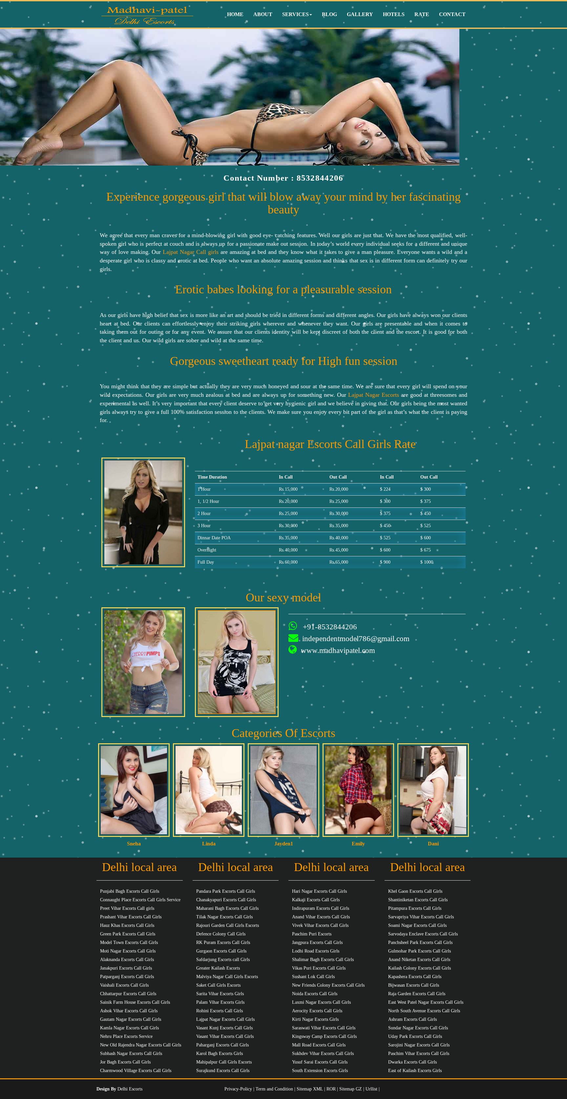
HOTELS (394, 14)
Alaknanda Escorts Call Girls (127, 959)
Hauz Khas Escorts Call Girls (127, 925)
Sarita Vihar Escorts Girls (220, 993)
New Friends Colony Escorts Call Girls (328, 985)
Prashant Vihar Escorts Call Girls (130, 916)
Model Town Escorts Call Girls (129, 942)
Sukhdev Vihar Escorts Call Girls (323, 1053)
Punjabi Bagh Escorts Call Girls (129, 891)
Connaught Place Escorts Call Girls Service (140, 899)
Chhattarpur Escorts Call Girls (128, 993)
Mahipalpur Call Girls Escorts (224, 1062)
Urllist (371, 1089)
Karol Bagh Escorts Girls (219, 1053)
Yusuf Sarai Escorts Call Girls (319, 1062)
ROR (331, 1089)
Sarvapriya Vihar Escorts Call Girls (421, 916)
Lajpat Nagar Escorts (374, 395)
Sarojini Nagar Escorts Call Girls (419, 1045)
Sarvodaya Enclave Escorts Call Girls (423, 933)
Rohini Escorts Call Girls (219, 1010)
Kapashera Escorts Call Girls (414, 976)
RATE (421, 14)
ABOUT (262, 14)
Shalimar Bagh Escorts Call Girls (323, 959)
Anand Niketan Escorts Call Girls (419, 959)
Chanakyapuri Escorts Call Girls (226, 899)
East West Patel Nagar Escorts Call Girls (425, 1002)
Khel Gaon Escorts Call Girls (415, 891)
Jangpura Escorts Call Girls (317, 942)
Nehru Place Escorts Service (126, 1036)
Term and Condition (275, 1089)
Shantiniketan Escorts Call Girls (418, 899)
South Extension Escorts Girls (320, 1070)
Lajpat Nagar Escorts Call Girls (225, 1019)
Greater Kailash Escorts (218, 968)
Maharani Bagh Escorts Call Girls (227, 908)
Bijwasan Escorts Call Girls (413, 985)
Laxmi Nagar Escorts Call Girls (321, 1002)
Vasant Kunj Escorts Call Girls (224, 1027)
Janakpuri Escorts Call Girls (126, 968)
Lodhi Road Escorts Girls (315, 951)
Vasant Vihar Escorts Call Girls (225, 1036)
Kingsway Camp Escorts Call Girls (324, 1036)
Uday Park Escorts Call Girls (415, 1036)
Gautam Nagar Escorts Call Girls (130, 1019)
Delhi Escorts (129, 1089)
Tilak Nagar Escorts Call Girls (224, 916)
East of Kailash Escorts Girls (415, 1070)
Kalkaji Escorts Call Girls (316, 899)
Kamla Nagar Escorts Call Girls (129, 1027)
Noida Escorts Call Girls (314, 993)
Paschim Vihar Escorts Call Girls (418, 1053)
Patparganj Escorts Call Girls (127, 976)
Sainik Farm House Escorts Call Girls (135, 1002)
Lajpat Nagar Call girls (191, 252)
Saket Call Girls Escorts (218, 985)
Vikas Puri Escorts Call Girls (319, 968)
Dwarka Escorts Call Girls (412, 1062)
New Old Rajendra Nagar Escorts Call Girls (140, 1045)
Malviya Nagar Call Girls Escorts (227, 976)
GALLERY (360, 14)
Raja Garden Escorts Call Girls (416, 993)
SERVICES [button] (295, 14)
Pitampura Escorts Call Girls (414, 908)
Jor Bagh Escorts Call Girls (125, 1062)
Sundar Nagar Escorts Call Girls (418, 1027)
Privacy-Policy (238, 1089)
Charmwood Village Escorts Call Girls (135, 1070)
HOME (235, 14)
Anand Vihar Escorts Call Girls (321, 916)
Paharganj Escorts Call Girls (222, 1045)
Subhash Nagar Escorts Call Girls (131, 1053)
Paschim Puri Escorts (311, 933)
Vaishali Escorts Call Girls (124, 985)
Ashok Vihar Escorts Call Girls (129, 1010)
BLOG (329, 14)
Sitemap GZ (350, 1089)
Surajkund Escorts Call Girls (222, 1070)
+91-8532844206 (329, 627)
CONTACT (452, 14)
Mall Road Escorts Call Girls (319, 1045)
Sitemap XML (310, 1089)
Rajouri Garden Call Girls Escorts (227, 925)
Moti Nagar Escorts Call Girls (128, 951)
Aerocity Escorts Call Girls (317, 1010)
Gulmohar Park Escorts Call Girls (419, 951)
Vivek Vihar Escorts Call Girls (320, 925)
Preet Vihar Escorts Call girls (127, 908)
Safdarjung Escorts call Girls (223, 959)
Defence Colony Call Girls (220, 933)
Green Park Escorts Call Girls (127, 933)
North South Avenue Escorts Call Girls (424, 1010)
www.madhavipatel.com (338, 650)
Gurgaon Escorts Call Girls (221, 951)
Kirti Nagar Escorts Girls (315, 1019)
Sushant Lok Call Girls (313, 976)
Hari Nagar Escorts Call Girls (319, 891)
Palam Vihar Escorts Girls (220, 1002)
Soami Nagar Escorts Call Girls (417, 925)
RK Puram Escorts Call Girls (223, 942)
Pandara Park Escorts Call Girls (225, 891)
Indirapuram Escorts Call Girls (320, 908)
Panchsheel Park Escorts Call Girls (420, 942)
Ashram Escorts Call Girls (412, 1019)
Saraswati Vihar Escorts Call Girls (323, 1027)
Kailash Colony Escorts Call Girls (419, 968)
